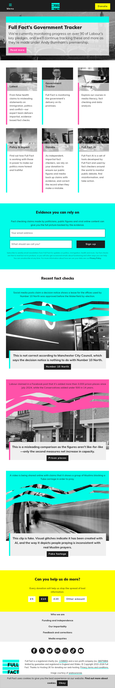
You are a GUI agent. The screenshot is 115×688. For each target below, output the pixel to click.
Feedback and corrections (57, 632)
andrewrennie (75, 673)
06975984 (103, 661)
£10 (43, 599)
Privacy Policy (95, 258)
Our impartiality (58, 626)
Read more (17, 50)
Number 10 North (57, 367)
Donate (103, 6)
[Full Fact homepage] (56, 6)
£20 (56, 599)
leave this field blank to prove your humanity (13, 207)
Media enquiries (58, 638)
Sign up (91, 244)
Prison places (57, 458)
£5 (32, 599)
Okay (62, 683)
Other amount (75, 599)
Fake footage (57, 554)
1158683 (63, 661)
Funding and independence (57, 620)
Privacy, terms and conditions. (94, 668)
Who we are (58, 614)
